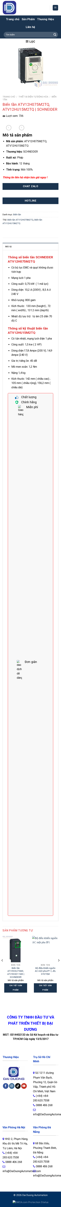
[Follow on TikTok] (18, 1086)
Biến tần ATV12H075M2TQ (20, 219)
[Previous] (2, 967)
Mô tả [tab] (8, 246)
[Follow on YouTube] (24, 1086)
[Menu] (55, 8)
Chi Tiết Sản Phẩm (15, 987)
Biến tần (17, 214)
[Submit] (55, 35)
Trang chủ (12, 19)
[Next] (58, 967)
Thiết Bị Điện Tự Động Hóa (33, 96)
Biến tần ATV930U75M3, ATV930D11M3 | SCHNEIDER (15, 972)
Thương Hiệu (45, 19)
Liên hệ (30, 27)
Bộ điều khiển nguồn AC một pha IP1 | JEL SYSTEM (45, 971)
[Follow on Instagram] (12, 1086)
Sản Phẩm (28, 19)
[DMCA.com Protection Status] (30, 1202)
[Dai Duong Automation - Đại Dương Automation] (17, 7)
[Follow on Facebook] (5, 1086)
